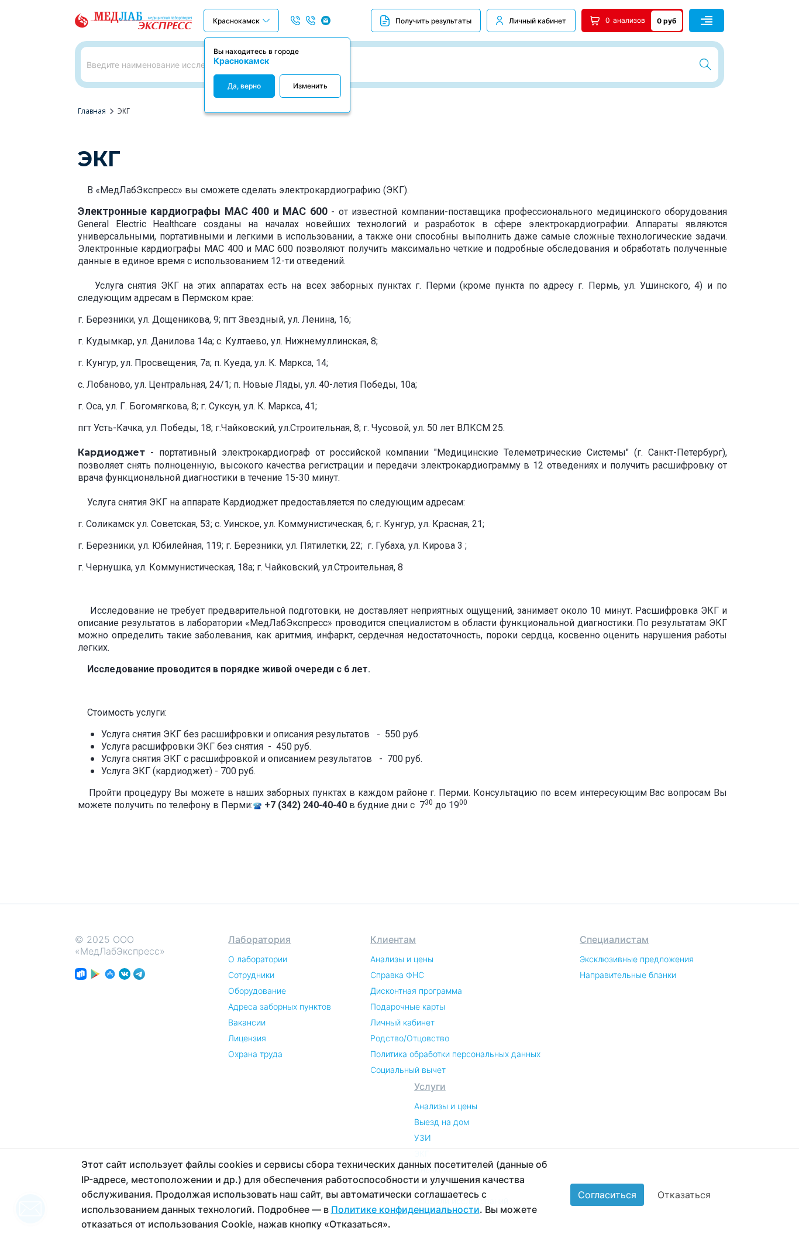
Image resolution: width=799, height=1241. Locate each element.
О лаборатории (257, 959)
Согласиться (607, 1195)
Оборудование (257, 991)
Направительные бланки (628, 975)
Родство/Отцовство (409, 1038)
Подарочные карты (407, 1006)
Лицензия (247, 1038)
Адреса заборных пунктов (279, 1006)
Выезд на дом (441, 1122)
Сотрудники (251, 975)
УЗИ (422, 1138)
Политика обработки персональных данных (455, 1054)
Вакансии (247, 1022)
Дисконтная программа (416, 991)
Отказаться (684, 1195)
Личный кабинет (537, 20)
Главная (92, 111)
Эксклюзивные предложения (637, 959)
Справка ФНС (397, 975)
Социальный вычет (408, 1070)
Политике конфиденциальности (405, 1209)
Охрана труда (255, 1054)
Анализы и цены (401, 959)
